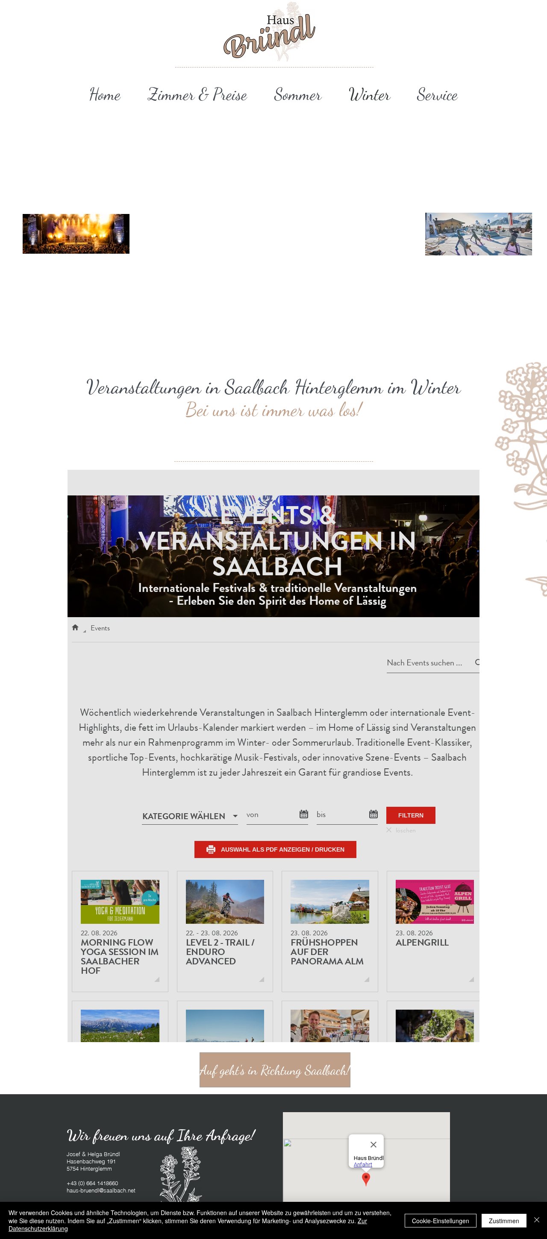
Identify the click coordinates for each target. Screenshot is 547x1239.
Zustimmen (504, 1220)
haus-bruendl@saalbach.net (101, 1190)
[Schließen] (537, 1220)
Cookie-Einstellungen (440, 1220)
